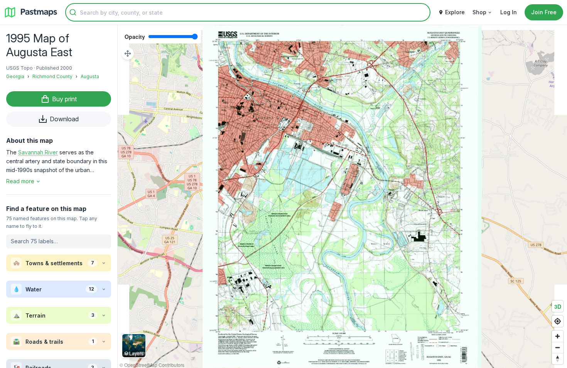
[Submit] (73, 12)
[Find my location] (557, 321)
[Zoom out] (557, 347)
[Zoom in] (557, 336)
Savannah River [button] (38, 152)
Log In (508, 12)
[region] (342, 196)
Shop (479, 12)
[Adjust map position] (128, 53)
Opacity (135, 36)
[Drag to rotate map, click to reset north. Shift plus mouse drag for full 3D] (557, 358)
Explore (455, 12)
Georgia (15, 76)
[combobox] (247, 12)
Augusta (90, 76)
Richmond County (52, 76)
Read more (20, 181)
